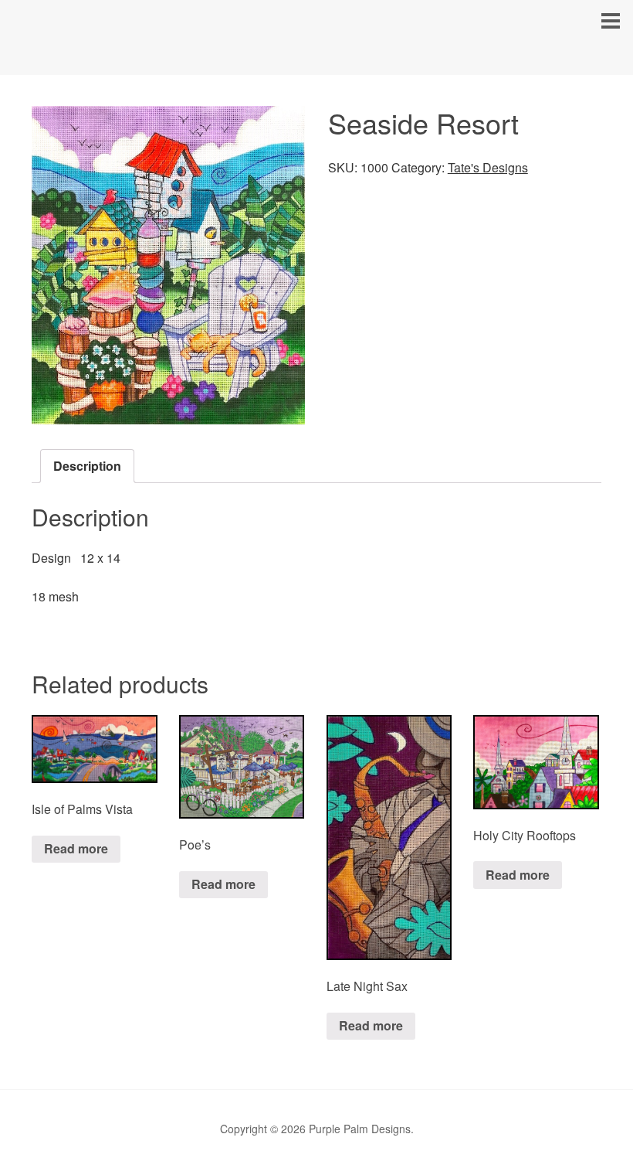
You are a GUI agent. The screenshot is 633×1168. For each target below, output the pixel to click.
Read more (76, 848)
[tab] (87, 466)
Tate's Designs (488, 167)
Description (87, 466)
